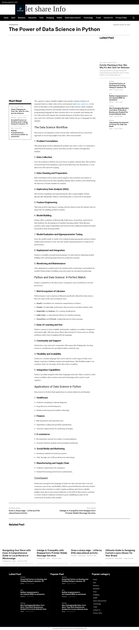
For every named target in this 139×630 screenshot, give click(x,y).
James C (111, 102)
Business (13, 117)
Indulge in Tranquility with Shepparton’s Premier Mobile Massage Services (78, 512)
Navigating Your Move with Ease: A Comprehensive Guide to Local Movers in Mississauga (16, 554)
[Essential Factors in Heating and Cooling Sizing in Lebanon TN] (104, 85)
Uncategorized (13, 24)
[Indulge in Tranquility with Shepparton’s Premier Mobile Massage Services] (52, 537)
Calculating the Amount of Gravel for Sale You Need (118, 124)
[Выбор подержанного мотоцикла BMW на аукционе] (104, 97)
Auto (12, 128)
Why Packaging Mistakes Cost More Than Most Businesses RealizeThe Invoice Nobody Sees (119, 111)
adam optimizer (82, 104)
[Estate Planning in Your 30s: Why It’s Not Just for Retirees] (115, 50)
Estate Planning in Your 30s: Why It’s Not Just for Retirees (20, 111)
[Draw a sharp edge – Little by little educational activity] (86, 537)
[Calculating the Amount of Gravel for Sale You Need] (104, 124)
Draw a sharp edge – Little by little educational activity (24, 512)
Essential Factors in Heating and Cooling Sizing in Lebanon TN (19, 122)
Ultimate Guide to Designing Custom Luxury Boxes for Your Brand (120, 553)
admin (105, 62)
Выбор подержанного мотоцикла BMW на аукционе (19, 133)
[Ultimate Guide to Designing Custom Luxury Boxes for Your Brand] (121, 537)
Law (12, 107)
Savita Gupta (81, 555)
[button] (133, 18)
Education (74, 555)
